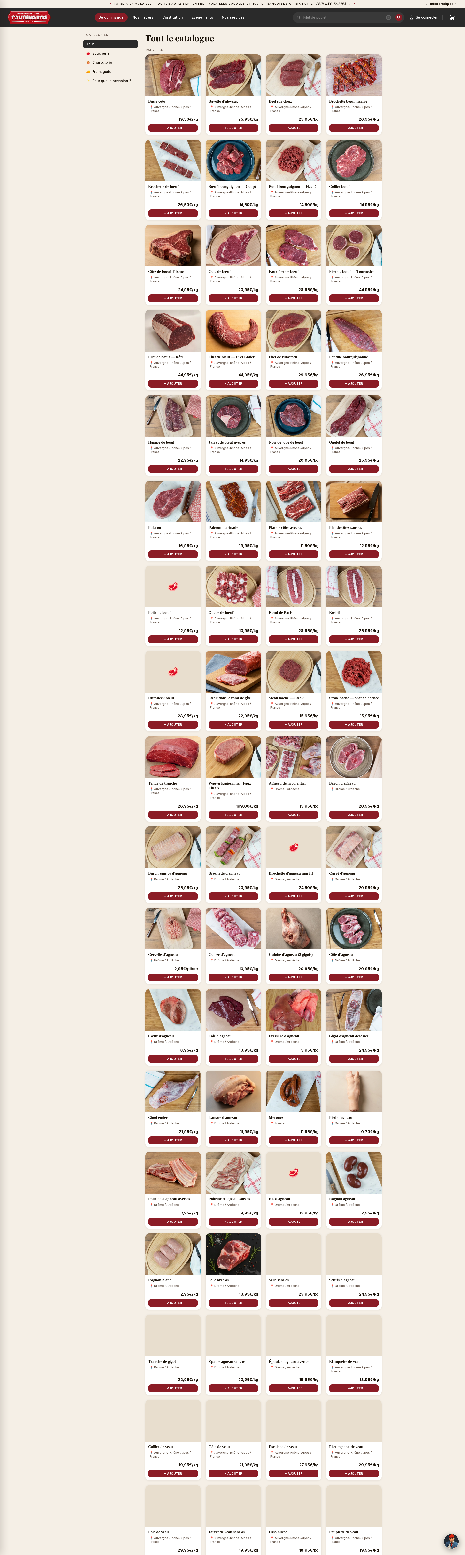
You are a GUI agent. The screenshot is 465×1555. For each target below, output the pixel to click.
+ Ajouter (173, 128)
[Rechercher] (398, 17)
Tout (90, 44)
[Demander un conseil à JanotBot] (451, 1541)
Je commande (111, 17)
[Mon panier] (452, 17)
